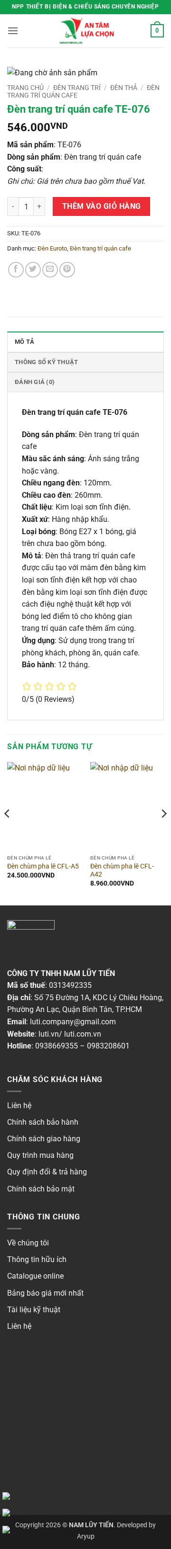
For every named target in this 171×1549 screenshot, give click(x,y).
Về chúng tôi (28, 1242)
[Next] (163, 832)
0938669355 (56, 1045)
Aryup (86, 1536)
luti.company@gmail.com (73, 1021)
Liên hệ (19, 1105)
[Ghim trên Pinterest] (67, 270)
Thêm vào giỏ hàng (101, 206)
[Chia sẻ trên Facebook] (16, 270)
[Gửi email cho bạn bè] (50, 270)
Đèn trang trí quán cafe (100, 248)
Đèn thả (123, 87)
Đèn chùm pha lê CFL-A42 (122, 870)
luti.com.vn (82, 1034)
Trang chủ (25, 87)
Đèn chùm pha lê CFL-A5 (43, 866)
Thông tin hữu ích (36, 1259)
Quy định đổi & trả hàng (47, 1171)
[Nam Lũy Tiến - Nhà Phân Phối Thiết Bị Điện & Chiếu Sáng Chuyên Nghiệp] (85, 30)
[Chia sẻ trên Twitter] (33, 270)
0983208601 (108, 1045)
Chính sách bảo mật (41, 1188)
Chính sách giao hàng (43, 1138)
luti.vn (48, 1034)
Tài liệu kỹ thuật (33, 1309)
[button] (13, 30)
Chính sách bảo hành (42, 1122)
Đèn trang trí (77, 87)
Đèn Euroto (52, 248)
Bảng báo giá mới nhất (45, 1293)
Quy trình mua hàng (40, 1155)
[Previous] (7, 832)
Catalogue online (35, 1275)
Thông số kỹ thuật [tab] (46, 362)
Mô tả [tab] (24, 341)
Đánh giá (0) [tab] (35, 381)
